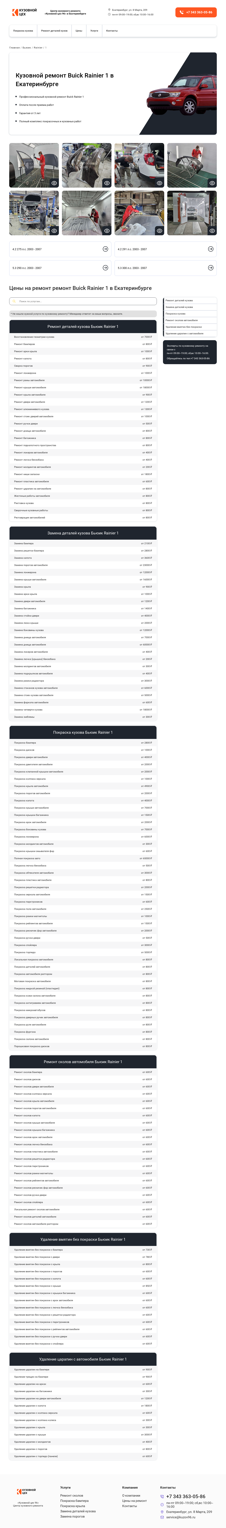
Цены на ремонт (134, 1501)
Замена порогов (72, 1516)
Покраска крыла (72, 1506)
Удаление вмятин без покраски (184, 326)
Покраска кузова (23, 30)
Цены (79, 30)
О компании (131, 1495)
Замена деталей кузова (179, 307)
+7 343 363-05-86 (200, 358)
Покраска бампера (74, 1501)
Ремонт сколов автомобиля (182, 320)
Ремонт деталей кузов (54, 30)
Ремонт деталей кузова (179, 300)
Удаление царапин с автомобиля (184, 333)
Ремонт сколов (71, 1495)
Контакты (112, 30)
